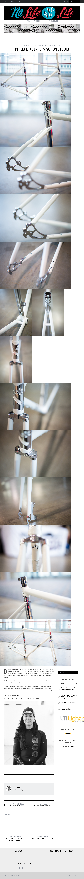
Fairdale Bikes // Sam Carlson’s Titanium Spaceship (16, 839)
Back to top (72, 875)
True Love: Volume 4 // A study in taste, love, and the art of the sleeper (69, 696)
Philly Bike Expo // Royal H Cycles (16, 804)
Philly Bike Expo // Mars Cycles (41, 804)
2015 (38, 673)
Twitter (27, 777)
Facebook (17, 777)
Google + (49, 777)
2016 (44, 673)
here (18, 695)
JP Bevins (29, 45)
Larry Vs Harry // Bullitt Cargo (42, 838)
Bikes (45, 45)
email (72, 746)
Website (17, 792)
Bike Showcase (38, 45)
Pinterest (37, 777)
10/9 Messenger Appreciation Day (69, 683)
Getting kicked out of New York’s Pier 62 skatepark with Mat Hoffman (69, 689)
